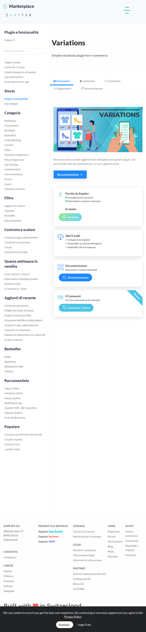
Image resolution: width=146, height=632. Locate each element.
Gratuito (73, 217)
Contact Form (12, 444)
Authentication (12, 169)
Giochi (7, 184)
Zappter (50, 531)
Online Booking (12, 140)
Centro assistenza (131, 533)
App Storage (11, 164)
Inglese (8, 571)
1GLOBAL (79, 588)
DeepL (7, 356)
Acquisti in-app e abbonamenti (21, 237)
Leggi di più (84, 624)
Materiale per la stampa (87, 536)
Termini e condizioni (84, 550)
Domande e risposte (131, 548)
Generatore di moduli (15, 252)
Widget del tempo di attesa (19, 310)
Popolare (9, 210)
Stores (8, 179)
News (111, 551)
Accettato (64, 624)
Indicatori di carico (14, 189)
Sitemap (112, 556)
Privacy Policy (72, 616)
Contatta (130, 555)
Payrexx (8, 371)
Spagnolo (9, 590)
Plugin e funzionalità (21, 32)
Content (8, 145)
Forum (8, 247)
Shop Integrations (14, 159)
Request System (13, 412)
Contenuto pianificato (16, 305)
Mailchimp (10, 361)
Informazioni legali (84, 555)
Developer (9, 130)
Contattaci (10, 557)
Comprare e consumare (17, 242)
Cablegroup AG (82, 578)
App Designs (11, 103)
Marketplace (115, 541)
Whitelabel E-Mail (13, 366)
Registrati (114, 531)
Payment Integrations (16, 154)
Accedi (112, 536)
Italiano (8, 40)
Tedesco (8, 576)
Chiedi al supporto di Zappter (20, 72)
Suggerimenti (63, 88)
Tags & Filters (11, 388)
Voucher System (13, 439)
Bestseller (9, 215)
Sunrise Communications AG (89, 573)
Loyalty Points (12, 449)
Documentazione (13, 77)
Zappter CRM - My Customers (20, 408)
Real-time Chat (12, 283)
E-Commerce (11, 125)
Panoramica (63, 81)
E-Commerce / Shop (15, 288)
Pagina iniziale (12, 62)
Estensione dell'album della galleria (23, 320)
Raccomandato (13, 220)
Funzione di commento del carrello (23, 434)
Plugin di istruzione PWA (17, 315)
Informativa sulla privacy (87, 560)
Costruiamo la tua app (16, 81)
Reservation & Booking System (21, 279)
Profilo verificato (13, 340)
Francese (9, 581)
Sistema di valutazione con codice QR (24, 335)
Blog (110, 546)
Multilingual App (13, 403)
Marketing (10, 120)
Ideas (7, 150)
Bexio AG (78, 583)
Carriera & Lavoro (83, 531)
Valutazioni (88, 81)
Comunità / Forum (14, 67)
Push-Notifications (14, 417)
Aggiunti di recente (14, 205)
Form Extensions (13, 174)
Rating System (12, 398)
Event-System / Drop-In (17, 274)
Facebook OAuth (13, 393)
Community (114, 81)
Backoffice (10, 135)
